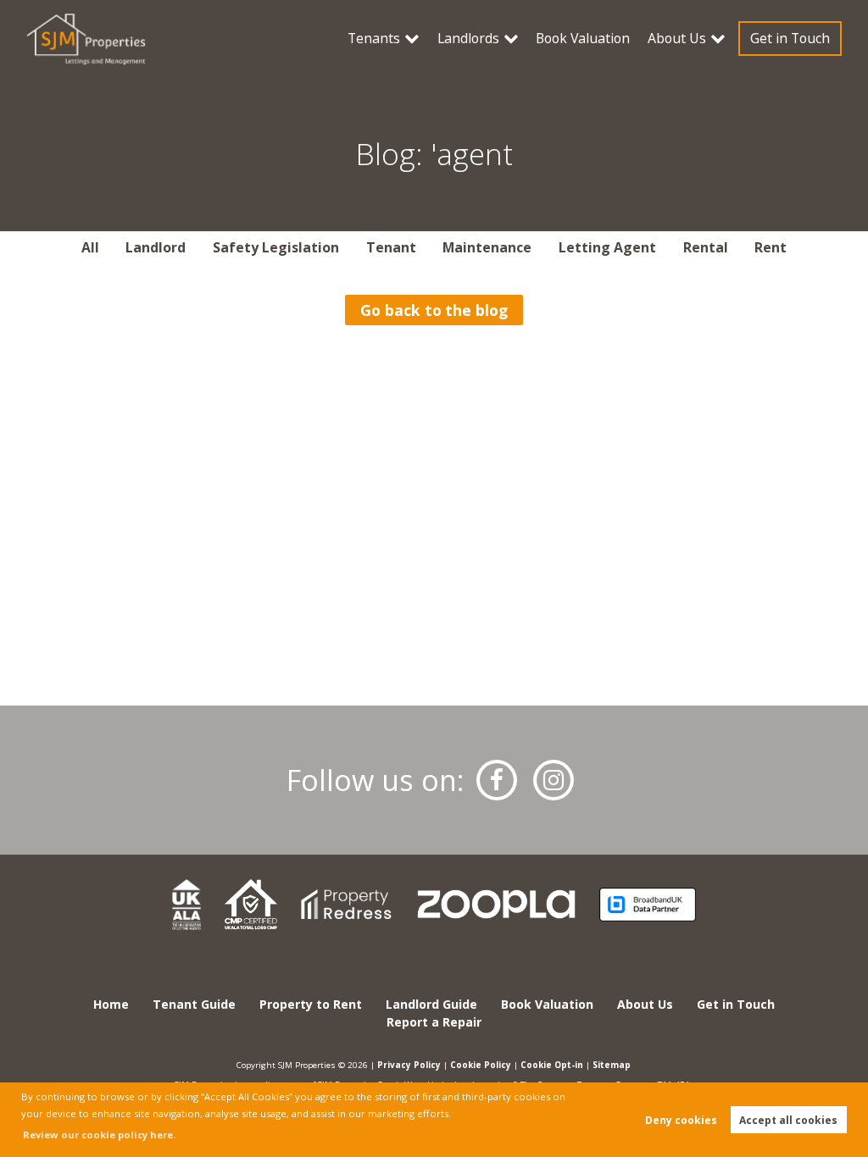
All (90, 247)
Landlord (155, 247)
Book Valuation (583, 38)
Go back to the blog (434, 310)
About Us (677, 38)
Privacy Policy (409, 1065)
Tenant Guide (194, 1004)
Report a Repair (434, 1022)
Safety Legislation (276, 247)
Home (111, 1004)
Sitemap (612, 1065)
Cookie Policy (480, 1065)
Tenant (391, 247)
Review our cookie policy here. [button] (99, 1134)
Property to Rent (310, 1004)
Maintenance (486, 247)
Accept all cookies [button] (788, 1120)
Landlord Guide (431, 1004)
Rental (705, 247)
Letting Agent (607, 247)
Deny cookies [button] (681, 1120)
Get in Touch (790, 38)
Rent (770, 247)
